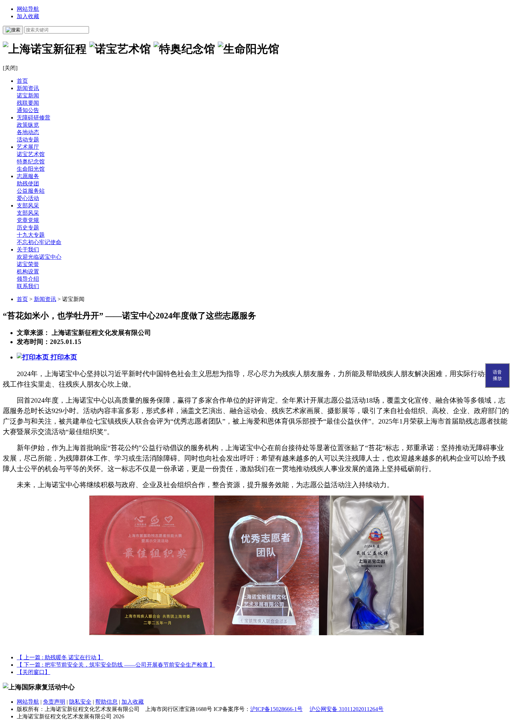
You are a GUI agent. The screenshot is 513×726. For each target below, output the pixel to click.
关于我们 (28, 249)
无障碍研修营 (33, 117)
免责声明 (54, 702)
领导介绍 (28, 279)
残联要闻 (28, 103)
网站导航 (28, 9)
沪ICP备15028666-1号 (276, 709)
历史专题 (28, 227)
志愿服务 (28, 176)
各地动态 (28, 132)
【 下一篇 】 (116, 665)
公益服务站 (31, 191)
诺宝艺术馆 (31, 154)
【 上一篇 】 (60, 657)
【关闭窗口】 (33, 672)
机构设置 (28, 271)
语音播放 (497, 375)
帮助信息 (106, 702)
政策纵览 (28, 125)
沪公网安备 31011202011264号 (347, 709)
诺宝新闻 (28, 95)
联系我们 (28, 286)
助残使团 (28, 183)
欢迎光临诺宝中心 (39, 257)
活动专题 (28, 139)
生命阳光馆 (31, 169)
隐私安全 (80, 702)
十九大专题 (31, 235)
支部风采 (28, 205)
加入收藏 (28, 16)
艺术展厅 (28, 147)
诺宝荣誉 (28, 264)
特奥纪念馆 (31, 161)
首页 (22, 81)
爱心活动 (28, 198)
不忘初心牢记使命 (39, 242)
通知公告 (28, 110)
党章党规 (28, 220)
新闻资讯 (28, 88)
